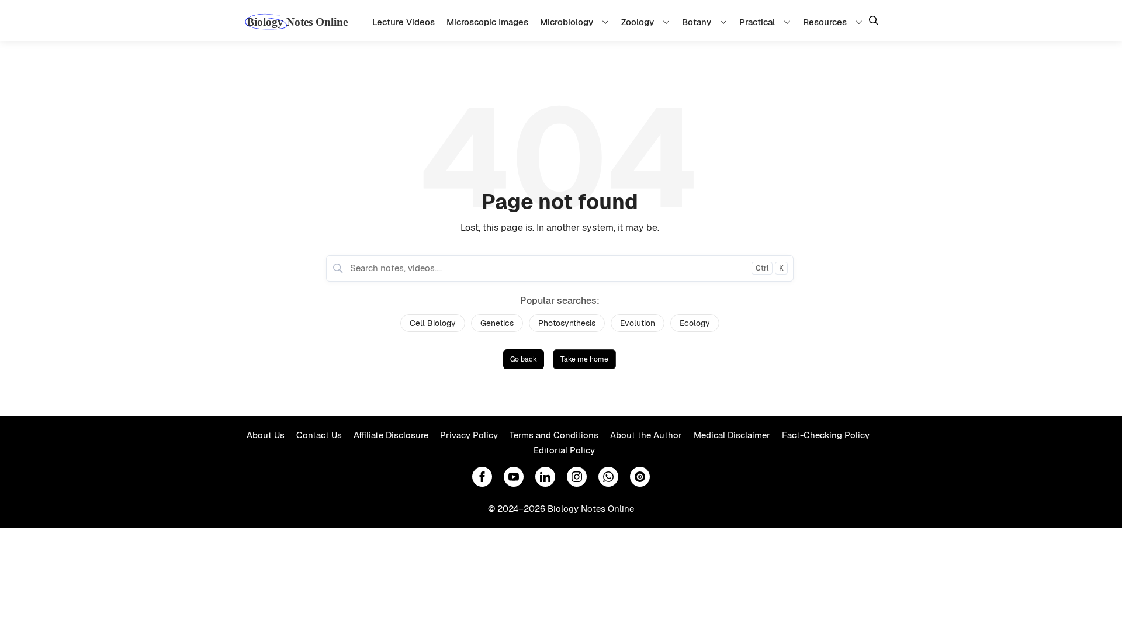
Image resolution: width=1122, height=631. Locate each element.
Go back (523, 359)
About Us (266, 435)
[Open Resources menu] (861, 22)
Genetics (497, 323)
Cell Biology (433, 323)
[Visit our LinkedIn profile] (545, 477)
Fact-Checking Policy (826, 435)
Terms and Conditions (554, 435)
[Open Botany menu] (725, 22)
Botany (696, 21)
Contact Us (319, 435)
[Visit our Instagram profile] (577, 477)
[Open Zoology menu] (668, 22)
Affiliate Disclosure (391, 435)
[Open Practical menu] (789, 22)
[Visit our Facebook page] (482, 477)
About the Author (646, 435)
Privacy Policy (469, 435)
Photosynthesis (566, 323)
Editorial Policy (564, 450)
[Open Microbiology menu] (607, 22)
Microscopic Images (487, 21)
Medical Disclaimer (732, 435)
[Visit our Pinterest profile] (640, 477)
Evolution (637, 323)
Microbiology (566, 21)
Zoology (637, 21)
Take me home (584, 359)
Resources (825, 21)
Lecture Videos (403, 21)
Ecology (695, 323)
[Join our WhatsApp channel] (608, 477)
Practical (757, 21)
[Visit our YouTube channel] (514, 477)
